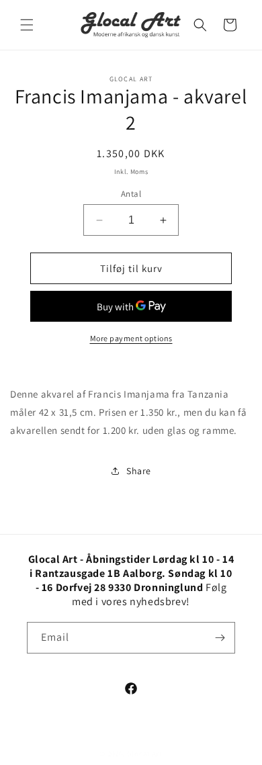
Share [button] (138, 471)
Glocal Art (145, 753)
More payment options (131, 338)
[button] (27, 25)
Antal (131, 193)
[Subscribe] (219, 638)
